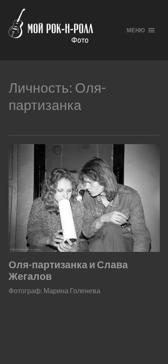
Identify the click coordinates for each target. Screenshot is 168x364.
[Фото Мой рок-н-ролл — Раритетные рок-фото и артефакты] (61, 30)
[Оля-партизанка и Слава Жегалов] (84, 198)
